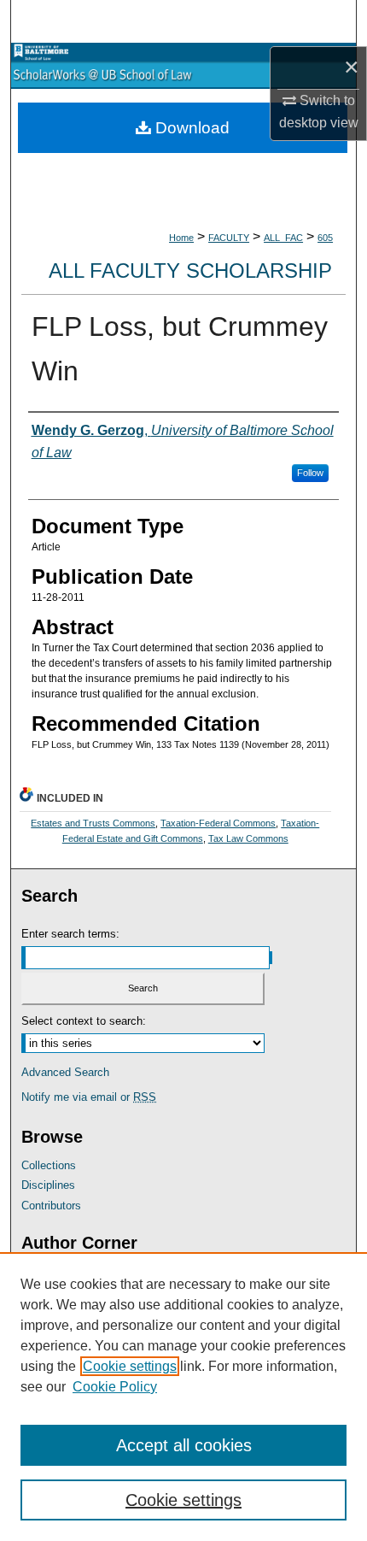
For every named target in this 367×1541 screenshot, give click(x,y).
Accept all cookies (184, 1445)
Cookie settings (130, 1366)
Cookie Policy (115, 1386)
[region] (183, 1396)
